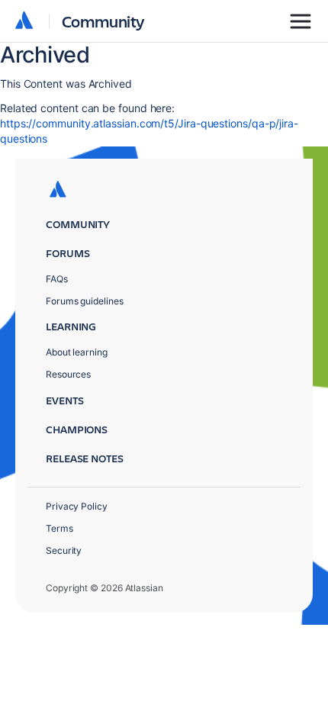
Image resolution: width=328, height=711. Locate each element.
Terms (59, 528)
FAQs (57, 279)
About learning (77, 352)
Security (64, 550)
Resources (68, 374)
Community (103, 21)
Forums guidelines (85, 301)
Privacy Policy (77, 506)
